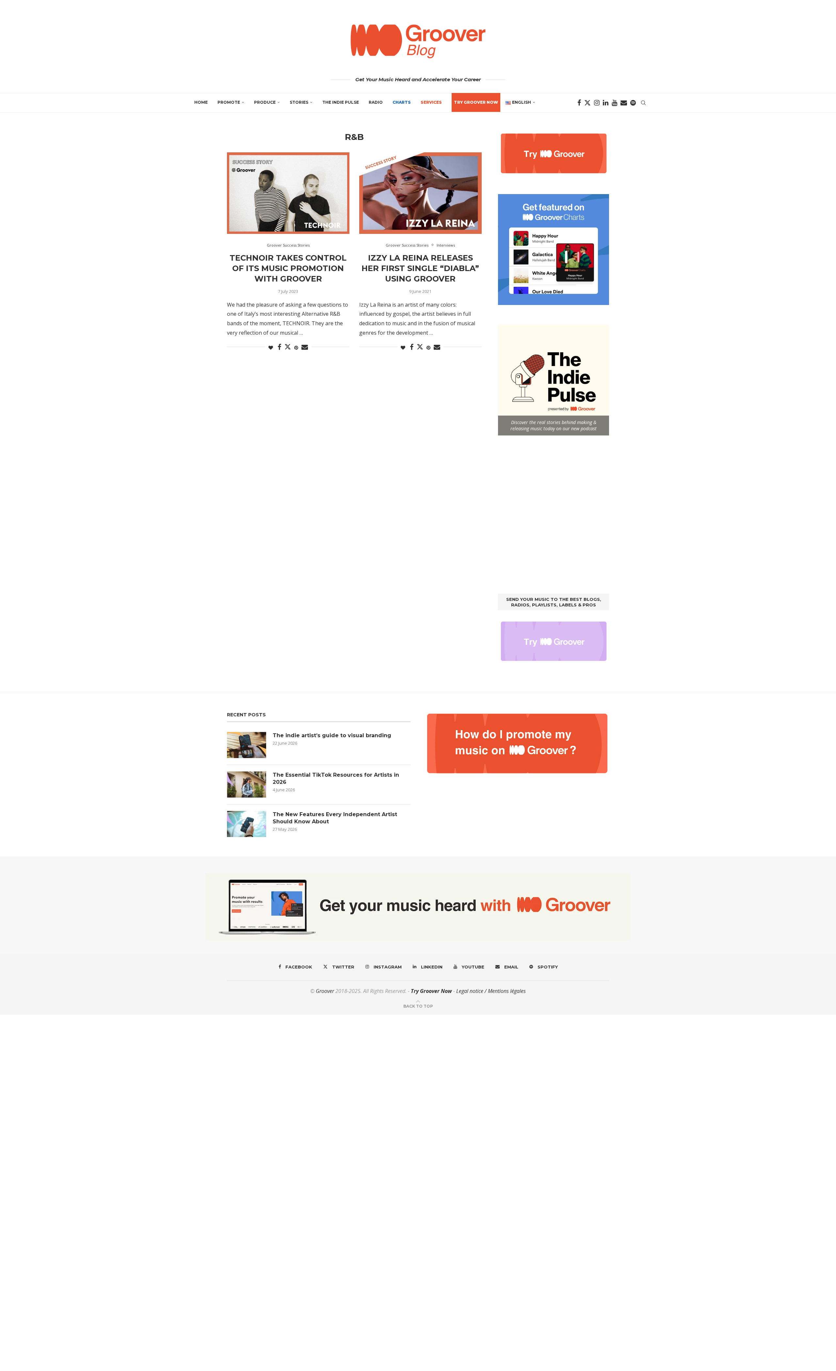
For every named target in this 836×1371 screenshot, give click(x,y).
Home (201, 102)
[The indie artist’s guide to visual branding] (246, 745)
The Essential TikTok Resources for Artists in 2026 (336, 778)
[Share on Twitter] (287, 347)
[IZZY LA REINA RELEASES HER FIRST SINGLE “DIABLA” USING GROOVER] (420, 193)
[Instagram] (597, 102)
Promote (228, 102)
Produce (265, 102)
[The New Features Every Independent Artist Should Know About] (246, 824)
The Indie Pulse (340, 102)
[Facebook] (579, 102)
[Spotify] (633, 102)
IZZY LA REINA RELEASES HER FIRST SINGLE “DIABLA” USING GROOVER (420, 268)
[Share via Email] (304, 347)
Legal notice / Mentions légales (491, 991)
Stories (299, 102)
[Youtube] (614, 102)
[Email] (623, 102)
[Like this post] (270, 347)
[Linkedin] (605, 102)
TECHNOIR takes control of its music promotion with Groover (288, 268)
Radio (376, 102)
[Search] (643, 102)
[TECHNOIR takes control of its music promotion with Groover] (288, 193)
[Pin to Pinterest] (296, 347)
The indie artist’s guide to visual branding (332, 735)
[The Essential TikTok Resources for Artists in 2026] (246, 784)
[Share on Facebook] (279, 347)
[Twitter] (587, 102)
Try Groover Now (431, 991)
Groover (325, 991)
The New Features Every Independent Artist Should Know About (335, 818)
